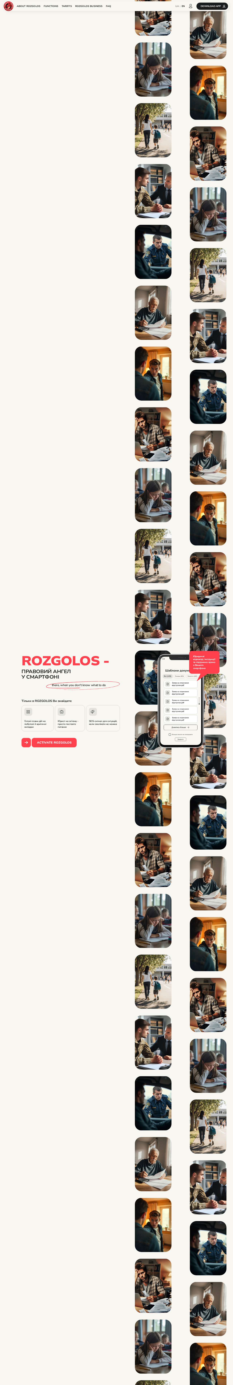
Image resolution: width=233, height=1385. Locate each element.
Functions (51, 6)
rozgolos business (89, 6)
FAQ (108, 6)
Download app (211, 6)
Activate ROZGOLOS (54, 743)
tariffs (67, 6)
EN (183, 6)
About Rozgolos (28, 6)
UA (177, 6)
